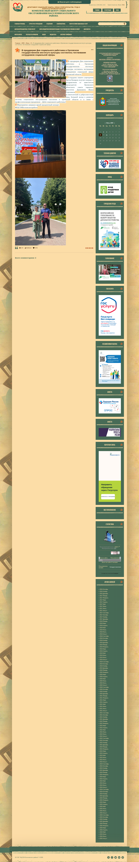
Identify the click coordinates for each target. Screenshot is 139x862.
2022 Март (103, 725)
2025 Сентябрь (104, 815)
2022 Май (103, 730)
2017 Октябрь (104, 615)
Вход (117, 10)
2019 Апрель (104, 651)
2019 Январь (103, 644)
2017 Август (103, 610)
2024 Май (103, 781)
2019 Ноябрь (103, 666)
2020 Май (103, 679)
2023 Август (103, 762)
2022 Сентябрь (104, 738)
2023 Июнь (103, 757)
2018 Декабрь (104, 642)
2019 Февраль (104, 647)
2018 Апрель (104, 625)
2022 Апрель (104, 727)
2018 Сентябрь (104, 636)
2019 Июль (103, 657)
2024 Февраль (104, 774)
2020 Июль (103, 683)
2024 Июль (103, 785)
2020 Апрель (104, 676)
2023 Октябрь (104, 766)
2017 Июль (103, 608)
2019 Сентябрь (104, 661)
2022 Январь (103, 721)
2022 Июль (103, 734)
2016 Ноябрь (103, 591)
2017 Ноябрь (103, 617)
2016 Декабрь (104, 593)
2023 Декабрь (104, 770)
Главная (97, 10)
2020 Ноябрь (103, 691)
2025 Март (103, 802)
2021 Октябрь (104, 715)
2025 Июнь (103, 808)
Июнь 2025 (109, 123)
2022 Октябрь (104, 740)
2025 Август (103, 813)
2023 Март (103, 751)
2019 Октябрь (104, 664)
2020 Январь (103, 670)
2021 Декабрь (104, 719)
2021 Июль (103, 708)
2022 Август (103, 736)
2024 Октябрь (104, 791)
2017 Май (103, 604)
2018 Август (103, 634)
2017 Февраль (104, 598)
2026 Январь (103, 823)
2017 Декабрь (104, 619)
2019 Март (103, 649)
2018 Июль (103, 632)
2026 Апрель (104, 830)
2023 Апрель (104, 753)
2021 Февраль (104, 698)
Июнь (27, 43)
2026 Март (103, 828)
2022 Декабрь (104, 745)
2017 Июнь (103, 606)
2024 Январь (103, 772)
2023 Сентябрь (104, 764)
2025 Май (103, 806)
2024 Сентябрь (104, 789)
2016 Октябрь (104, 589)
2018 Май (103, 627)
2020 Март (103, 674)
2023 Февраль (104, 749)
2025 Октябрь (104, 817)
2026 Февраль (104, 825)
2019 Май (103, 653)
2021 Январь (103, 696)
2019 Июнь (103, 655)
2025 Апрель (104, 804)
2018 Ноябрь (103, 640)
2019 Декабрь (104, 668)
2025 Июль (103, 811)
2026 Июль (103, 836)
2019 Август (103, 659)
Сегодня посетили (115, 567)
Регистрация (107, 10)
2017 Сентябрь (104, 612)
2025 (23, 43)
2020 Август (103, 685)
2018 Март (103, 623)
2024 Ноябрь (103, 793)
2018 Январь (103, 621)
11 (106, 135)
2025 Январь (103, 798)
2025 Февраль (104, 800)
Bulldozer (29, 248)
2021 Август (103, 710)
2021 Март (103, 700)
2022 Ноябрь (103, 742)
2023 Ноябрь (103, 768)
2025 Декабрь (104, 821)
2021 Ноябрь (103, 717)
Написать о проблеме (108, 496)
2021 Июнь (103, 706)
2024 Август (103, 787)
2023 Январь (103, 747)
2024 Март (103, 776)
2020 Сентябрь (104, 687)
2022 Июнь (103, 732)
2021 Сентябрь (104, 713)
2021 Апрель (104, 702)
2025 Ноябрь (103, 819)
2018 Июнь (103, 630)
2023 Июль (103, 759)
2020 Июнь (103, 681)
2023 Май (103, 755)
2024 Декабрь (104, 796)
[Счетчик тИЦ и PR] (115, 554)
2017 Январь (103, 595)
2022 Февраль (104, 723)
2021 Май (103, 704)
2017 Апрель (104, 602)
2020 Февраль (104, 672)
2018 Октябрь (104, 638)
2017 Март (103, 600)
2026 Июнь (103, 834)
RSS (123, 4)
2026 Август (103, 838)
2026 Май (103, 832)
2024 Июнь (103, 783)
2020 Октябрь (104, 689)
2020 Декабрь (104, 693)
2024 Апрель (104, 779)
